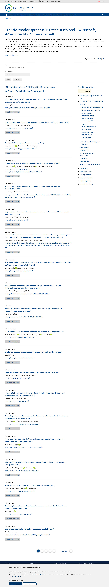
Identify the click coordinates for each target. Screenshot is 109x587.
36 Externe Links (47, 86)
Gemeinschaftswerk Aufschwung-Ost (87, 133)
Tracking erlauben (15, 584)
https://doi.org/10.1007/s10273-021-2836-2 (20, 337)
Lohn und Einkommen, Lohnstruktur (87, 154)
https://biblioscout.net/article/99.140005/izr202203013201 (24, 317)
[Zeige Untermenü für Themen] (14, 15)
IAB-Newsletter (33, 1)
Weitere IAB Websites (10, 1)
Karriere (65, 15)
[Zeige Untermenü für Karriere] (68, 15)
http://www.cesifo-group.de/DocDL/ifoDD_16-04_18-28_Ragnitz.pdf (27, 535)
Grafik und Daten (48, 15)
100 (103, 59)
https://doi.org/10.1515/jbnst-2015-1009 (19, 514)
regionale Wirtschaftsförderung (88, 125)
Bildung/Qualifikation (87, 175)
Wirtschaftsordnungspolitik (90, 110)
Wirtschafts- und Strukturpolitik (92, 107)
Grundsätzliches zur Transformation (91, 101)
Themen (11, 15)
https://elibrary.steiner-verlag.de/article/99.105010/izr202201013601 (27, 294)
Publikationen (21, 15)
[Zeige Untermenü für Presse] (21, 1)
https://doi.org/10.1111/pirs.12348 (17, 401)
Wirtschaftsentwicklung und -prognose (90, 143)
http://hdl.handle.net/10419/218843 (17, 378)
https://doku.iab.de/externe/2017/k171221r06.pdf (22, 471)
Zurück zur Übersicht (12, 55)
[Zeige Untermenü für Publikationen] (27, 15)
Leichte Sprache (57, 1)
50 (100, 59)
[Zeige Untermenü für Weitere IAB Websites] (16, 1)
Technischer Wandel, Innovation (90, 164)
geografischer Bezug (86, 184)
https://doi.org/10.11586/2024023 (17, 220)
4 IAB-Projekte (32, 86)
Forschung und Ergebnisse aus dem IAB (91, 97)
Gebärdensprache (44, 1)
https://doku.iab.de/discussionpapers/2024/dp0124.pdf (23, 172)
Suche (6, 65)
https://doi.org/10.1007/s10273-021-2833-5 (20, 358)
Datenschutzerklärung (15, 576)
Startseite (6, 14)
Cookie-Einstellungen (38, 574)
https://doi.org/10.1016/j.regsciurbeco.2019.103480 (22, 424)
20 (98, 59)
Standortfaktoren (85, 161)
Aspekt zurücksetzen (85, 91)
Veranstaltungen (34, 15)
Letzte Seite (64, 551)
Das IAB (73, 15)
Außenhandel (84, 147)
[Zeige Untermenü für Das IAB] (76, 15)
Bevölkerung (84, 169)
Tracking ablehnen (30, 584)
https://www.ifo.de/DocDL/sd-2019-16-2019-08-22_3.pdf (24, 448)
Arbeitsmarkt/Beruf (86, 172)
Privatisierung (86, 129)
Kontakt (25, 1)
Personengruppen (85, 181)
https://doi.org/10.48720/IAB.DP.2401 (18, 169)
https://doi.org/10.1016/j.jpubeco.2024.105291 (21, 149)
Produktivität (84, 158)
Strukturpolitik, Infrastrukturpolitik (87, 114)
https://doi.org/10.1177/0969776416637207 (20, 491)
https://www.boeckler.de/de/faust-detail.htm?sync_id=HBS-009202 (27, 108)
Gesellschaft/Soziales (86, 178)
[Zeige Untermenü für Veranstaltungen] (41, 15)
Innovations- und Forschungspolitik (87, 120)
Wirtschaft (83, 104)
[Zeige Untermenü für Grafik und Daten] (55, 15)
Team (58, 15)
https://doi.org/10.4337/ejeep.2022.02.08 (19, 271)
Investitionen (84, 150)
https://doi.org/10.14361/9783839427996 (19, 128)
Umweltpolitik (86, 138)
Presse (19, 1)
